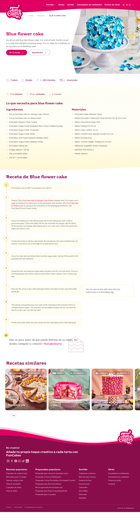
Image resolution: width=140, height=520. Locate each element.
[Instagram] (8, 461)
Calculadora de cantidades (118, 477)
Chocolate (83, 494)
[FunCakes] (14, 12)
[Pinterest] (16, 461)
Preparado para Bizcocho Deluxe (48, 484)
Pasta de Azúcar (85, 480)
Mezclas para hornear (87, 477)
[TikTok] (23, 461)
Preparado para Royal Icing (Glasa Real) (51, 491)
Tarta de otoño (11, 491)
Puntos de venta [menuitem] (112, 5)
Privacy (9, 507)
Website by (126, 508)
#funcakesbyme (53, 343)
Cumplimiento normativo (34, 507)
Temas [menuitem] (61, 5)
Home (31, 16)
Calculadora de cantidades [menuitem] (89, 5)
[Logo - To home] (125, 437)
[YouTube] (20, 461)
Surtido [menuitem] (70, 5)
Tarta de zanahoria (13, 484)
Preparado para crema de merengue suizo (51, 473)
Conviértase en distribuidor (118, 473)
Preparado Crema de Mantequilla (48, 477)
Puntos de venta (114, 480)
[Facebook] (12, 461)
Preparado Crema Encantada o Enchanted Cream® (55, 480)
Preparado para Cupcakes (45, 494)
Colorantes (83, 487)
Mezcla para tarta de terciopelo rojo (49, 487)
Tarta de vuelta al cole (14, 480)
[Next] (13, 415)
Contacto (111, 484)
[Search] (124, 5)
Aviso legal (18, 507)
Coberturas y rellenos (87, 473)
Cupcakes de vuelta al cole (16, 473)
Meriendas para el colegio (16, 477)
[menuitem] (130, 4)
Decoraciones (84, 484)
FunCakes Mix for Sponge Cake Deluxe (38, 200)
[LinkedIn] (27, 461)
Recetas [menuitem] (50, 5)
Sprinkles (82, 498)
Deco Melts (83, 491)
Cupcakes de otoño (13, 487)
